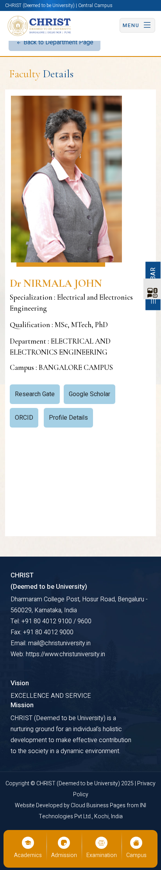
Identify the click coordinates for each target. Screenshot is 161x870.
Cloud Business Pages (99, 805)
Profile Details (68, 417)
